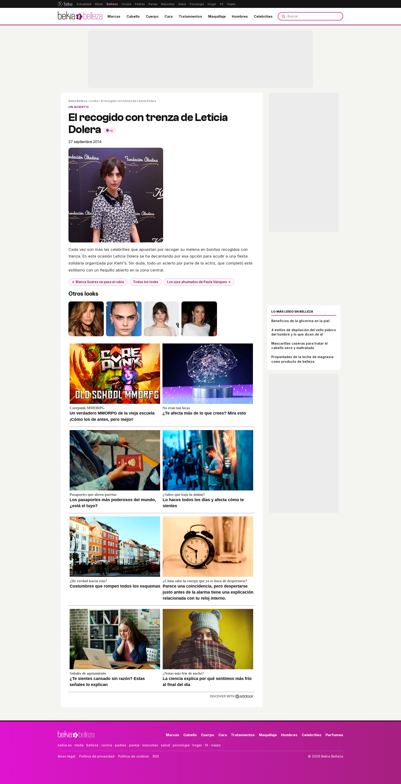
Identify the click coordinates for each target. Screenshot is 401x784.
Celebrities (263, 16)
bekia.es (65, 745)
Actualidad (84, 4)
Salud (182, 4)
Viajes (231, 4)
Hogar (212, 4)
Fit (221, 4)
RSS (156, 756)
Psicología (197, 4)
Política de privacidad (96, 756)
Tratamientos (190, 16)
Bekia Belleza (77, 101)
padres (120, 745)
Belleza (112, 4)
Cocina (126, 4)
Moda (99, 4)
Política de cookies (133, 756)
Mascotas (168, 4)
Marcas (113, 16)
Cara (169, 16)
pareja (134, 745)
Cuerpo (152, 16)
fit (206, 745)
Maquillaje (217, 16)
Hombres (240, 16)
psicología (181, 745)
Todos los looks (145, 282)
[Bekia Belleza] (80, 16)
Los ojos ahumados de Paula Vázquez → (199, 282)
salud (165, 745)
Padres (140, 4)
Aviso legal (66, 756)
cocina (106, 745)
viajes (216, 745)
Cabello (133, 16)
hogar (197, 745)
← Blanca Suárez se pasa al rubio (98, 282)
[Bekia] (65, 4)
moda (79, 745)
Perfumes (334, 735)
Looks (94, 101)
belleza (92, 745)
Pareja (153, 4)
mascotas (150, 745)
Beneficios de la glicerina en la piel (300, 321)
